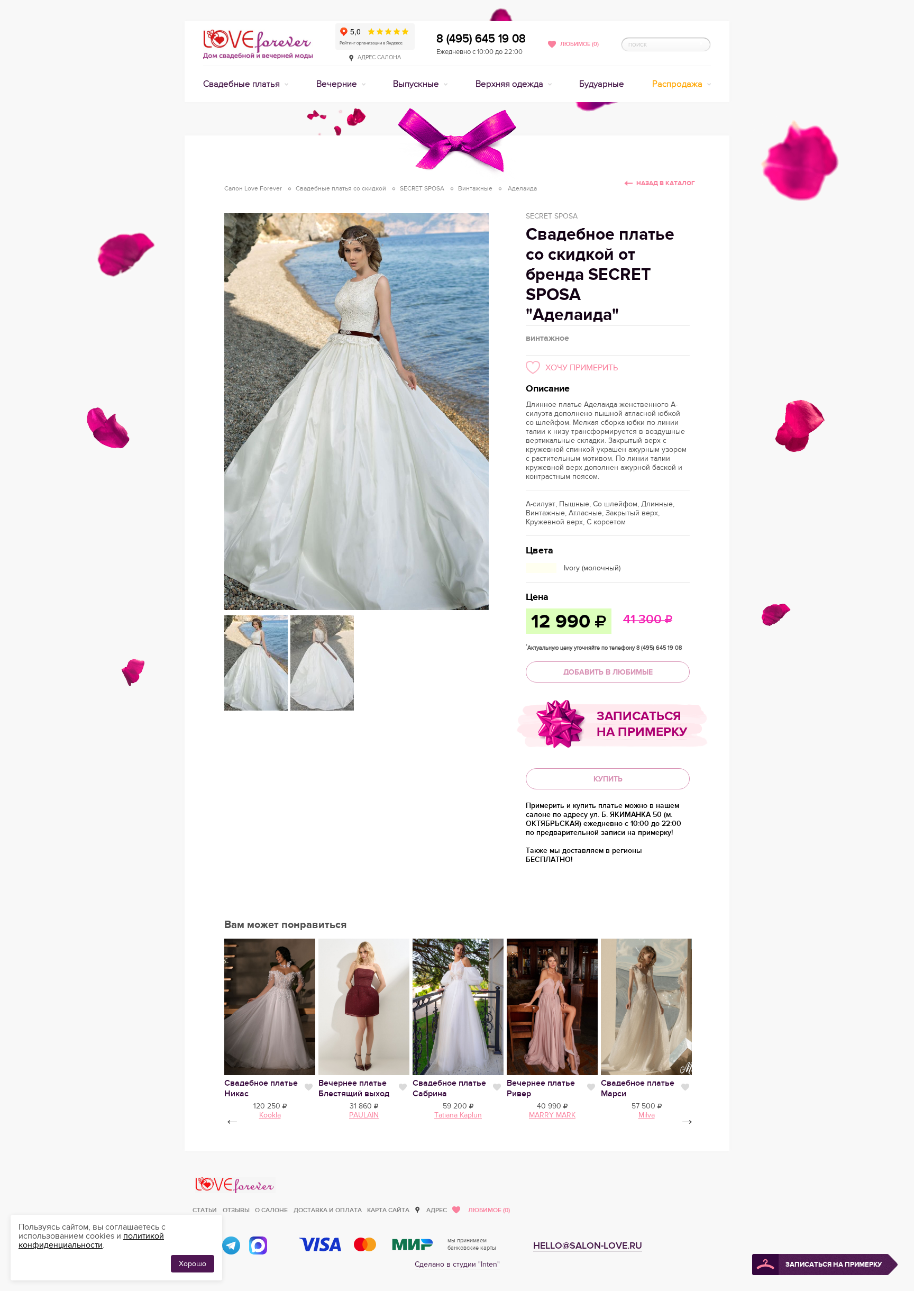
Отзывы (236, 1210)
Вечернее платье (353, 1088)
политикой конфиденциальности (91, 1240)
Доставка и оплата (328, 1210)
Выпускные (417, 84)
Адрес (436, 1210)
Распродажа (678, 84)
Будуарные (601, 84)
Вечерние (337, 84)
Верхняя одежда (510, 84)
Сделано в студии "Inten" (457, 1264)
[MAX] (258, 1245)
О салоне (271, 1210)
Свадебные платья (242, 84)
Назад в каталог (665, 183)
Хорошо (192, 1263)
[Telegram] (231, 1245)
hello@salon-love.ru (587, 1245)
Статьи (205, 1210)
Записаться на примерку (642, 724)
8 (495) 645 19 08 (481, 38)
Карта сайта (388, 1210)
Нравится (309, 1087)
